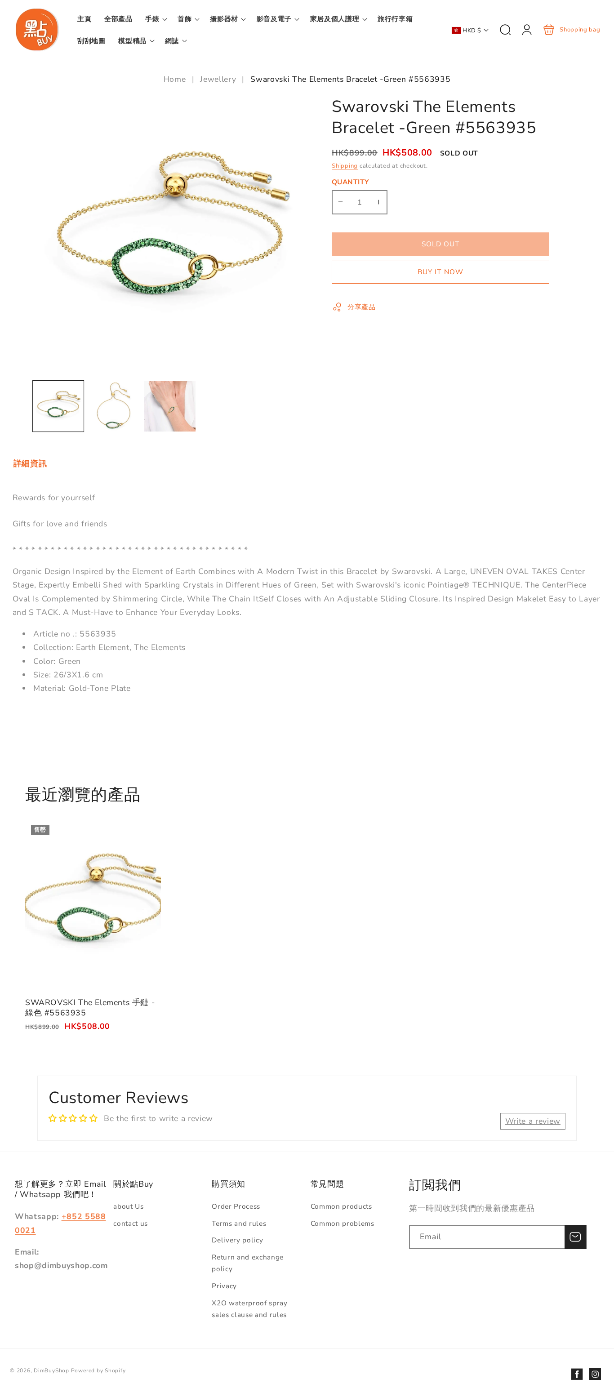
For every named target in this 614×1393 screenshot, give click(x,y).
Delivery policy (237, 1240)
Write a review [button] (533, 1121)
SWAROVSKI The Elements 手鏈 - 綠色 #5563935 (93, 904)
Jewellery (218, 79)
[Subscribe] (575, 1237)
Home (176, 79)
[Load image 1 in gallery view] (58, 406)
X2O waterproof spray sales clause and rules (249, 1309)
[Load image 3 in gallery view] (169, 406)
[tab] (30, 463)
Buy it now (440, 271)
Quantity (350, 182)
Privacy (224, 1286)
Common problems (342, 1223)
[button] (155, 19)
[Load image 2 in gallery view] (114, 406)
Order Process (236, 1206)
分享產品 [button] (361, 306)
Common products (341, 1206)
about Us (128, 1206)
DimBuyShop (51, 1370)
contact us (130, 1223)
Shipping (345, 166)
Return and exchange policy (248, 1263)
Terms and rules (239, 1223)
